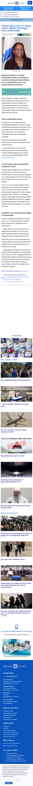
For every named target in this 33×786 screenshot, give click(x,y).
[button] (28, 35)
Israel (16, 108)
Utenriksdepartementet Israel (13, 281)
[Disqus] (16, 307)
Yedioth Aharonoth (8, 157)
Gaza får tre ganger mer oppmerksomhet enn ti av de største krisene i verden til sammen (16, 613)
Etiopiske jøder (8, 279)
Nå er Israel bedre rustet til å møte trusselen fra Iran (13, 431)
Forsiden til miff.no (8, 711)
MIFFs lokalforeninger (9, 730)
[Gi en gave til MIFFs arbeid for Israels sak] (16, 627)
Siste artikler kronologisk (10, 713)
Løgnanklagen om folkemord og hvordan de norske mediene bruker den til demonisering (16, 585)
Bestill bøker (16, 336)
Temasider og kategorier (9, 715)
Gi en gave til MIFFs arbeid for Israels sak (16, 631)
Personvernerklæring (9, 736)
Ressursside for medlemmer (10, 734)
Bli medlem (6, 726)
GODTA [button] (9, 783)
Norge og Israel (7, 717)
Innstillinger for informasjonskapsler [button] (12, 779)
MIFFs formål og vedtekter (10, 732)
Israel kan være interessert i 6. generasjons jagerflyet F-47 (12, 481)
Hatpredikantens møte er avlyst (13, 456)
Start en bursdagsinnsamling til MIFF (16, 761)
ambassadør (7, 277)
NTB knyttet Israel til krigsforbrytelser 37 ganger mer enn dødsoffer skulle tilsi (16, 534)
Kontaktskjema (11, 676)
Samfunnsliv (25, 271)
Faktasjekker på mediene (10, 719)
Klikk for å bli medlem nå (25, 8)
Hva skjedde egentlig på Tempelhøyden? (16, 380)
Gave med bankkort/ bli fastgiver (15, 755)
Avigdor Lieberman (18, 277)
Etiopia (27, 277)
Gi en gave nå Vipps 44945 (8, 8)
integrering (17, 279)
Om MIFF (6, 728)
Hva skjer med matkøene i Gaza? (13, 559)
